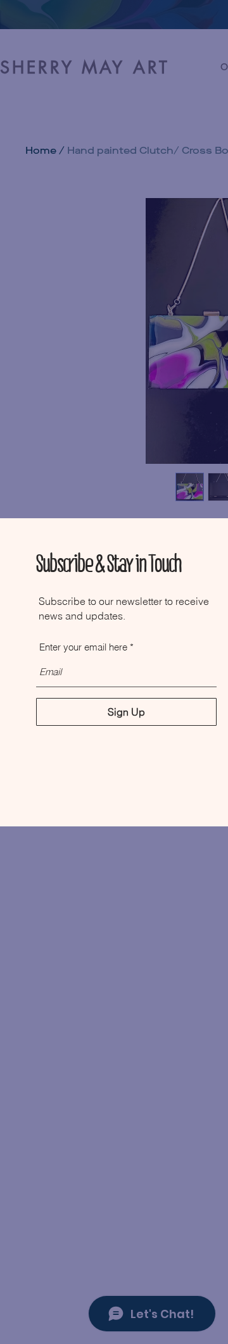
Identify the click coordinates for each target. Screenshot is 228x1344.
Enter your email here (83, 647)
